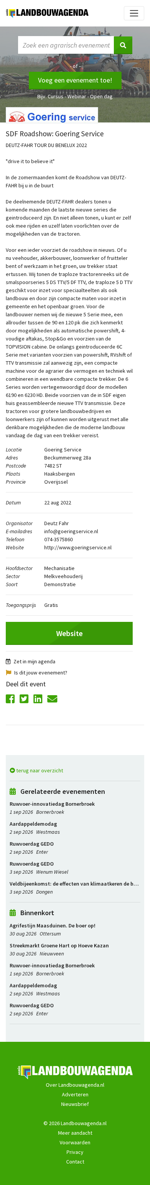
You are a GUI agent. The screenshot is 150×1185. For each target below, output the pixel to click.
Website (69, 633)
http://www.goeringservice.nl (78, 547)
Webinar (76, 96)
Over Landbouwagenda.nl (75, 1084)
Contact (75, 1161)
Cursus (55, 96)
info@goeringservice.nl (71, 531)
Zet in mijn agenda (34, 661)
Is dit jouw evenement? (40, 672)
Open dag (101, 96)
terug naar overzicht (39, 770)
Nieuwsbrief (75, 1104)
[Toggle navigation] (134, 13)
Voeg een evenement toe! (75, 80)
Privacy (75, 1152)
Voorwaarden (75, 1142)
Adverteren (75, 1094)
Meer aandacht (75, 1132)
